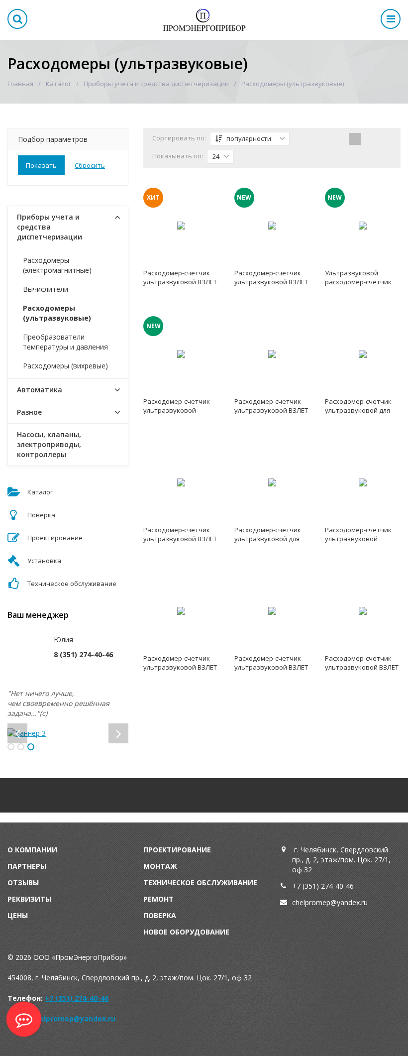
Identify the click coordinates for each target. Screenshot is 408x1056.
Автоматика (39, 389)
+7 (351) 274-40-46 (323, 886)
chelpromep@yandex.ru (73, 1018)
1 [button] (10, 746)
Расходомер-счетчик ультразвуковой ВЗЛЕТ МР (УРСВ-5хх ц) (180, 281)
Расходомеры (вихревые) (65, 365)
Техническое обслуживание (200, 882)
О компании (32, 849)
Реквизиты (29, 899)
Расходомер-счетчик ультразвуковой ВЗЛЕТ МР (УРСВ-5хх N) (362, 667)
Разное (29, 412)
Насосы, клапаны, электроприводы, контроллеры (49, 444)
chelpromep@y (316, 902)
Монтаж (160, 866)
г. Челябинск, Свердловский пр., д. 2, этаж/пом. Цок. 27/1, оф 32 (341, 859)
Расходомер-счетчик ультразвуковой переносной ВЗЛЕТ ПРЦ (180, 410)
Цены (17, 915)
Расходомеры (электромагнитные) (57, 265)
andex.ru (354, 902)
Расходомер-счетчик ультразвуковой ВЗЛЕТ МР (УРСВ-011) (271, 281)
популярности (248, 138)
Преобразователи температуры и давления (65, 342)
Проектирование (177, 849)
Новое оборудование (186, 932)
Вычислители (45, 289)
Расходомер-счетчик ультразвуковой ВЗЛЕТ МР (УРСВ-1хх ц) (271, 667)
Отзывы (23, 882)
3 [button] (30, 746)
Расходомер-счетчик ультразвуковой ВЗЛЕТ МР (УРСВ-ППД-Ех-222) (180, 538)
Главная (20, 83)
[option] (67, 733)
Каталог (58, 83)
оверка (162, 915)
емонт (161, 899)
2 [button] (20, 746)
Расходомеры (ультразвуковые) (57, 313)
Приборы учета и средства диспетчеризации (156, 83)
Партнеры (26, 866)
